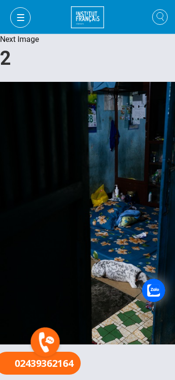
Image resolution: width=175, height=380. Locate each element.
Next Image (19, 39)
